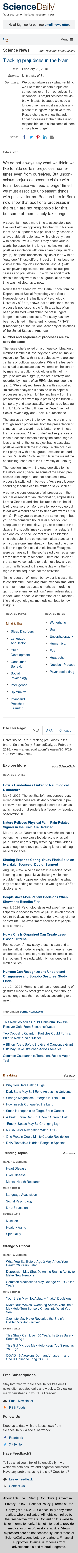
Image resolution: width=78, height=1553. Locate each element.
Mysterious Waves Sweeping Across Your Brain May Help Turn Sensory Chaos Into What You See (39, 1308)
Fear (53, 650)
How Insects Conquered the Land (29, 1104)
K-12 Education (17, 1207)
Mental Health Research (23, 1181)
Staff (32, 1498)
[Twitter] (31, 137)
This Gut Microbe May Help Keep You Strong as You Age (40, 1347)
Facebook (16, 1437)
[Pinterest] (38, 137)
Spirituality (18, 692)
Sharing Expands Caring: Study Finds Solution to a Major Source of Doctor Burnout (38, 862)
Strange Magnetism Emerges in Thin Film (35, 1097)
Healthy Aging (16, 1227)
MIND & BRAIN (11, 1188)
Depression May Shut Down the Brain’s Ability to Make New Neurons (40, 1273)
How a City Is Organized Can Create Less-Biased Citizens (34, 936)
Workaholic (58, 622)
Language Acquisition (19, 640)
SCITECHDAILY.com (31, 1011)
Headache (57, 657)
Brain (53, 629)
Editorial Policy (40, 1503)
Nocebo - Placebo (62, 664)
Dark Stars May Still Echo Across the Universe (39, 1091)
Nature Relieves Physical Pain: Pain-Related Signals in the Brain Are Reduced (36, 824)
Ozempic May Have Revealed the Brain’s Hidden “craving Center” (35, 1320)
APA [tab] (49, 730)
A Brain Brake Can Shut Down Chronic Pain (37, 1117)
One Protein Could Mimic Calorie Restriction (37, 1136)
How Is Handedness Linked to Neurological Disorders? (36, 787)
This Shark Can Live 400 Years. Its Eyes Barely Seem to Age (39, 1337)
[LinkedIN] (44, 137)
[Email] (51, 137)
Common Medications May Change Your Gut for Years (40, 1283)
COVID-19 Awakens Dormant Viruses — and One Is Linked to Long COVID (37, 1357)
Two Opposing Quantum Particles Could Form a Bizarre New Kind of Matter (37, 1035)
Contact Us (17, 1485)
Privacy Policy (15, 1503)
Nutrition (12, 1220)
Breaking (10, 1075)
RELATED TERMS (55, 613)
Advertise (65, 1498)
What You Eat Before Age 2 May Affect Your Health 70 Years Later (37, 1263)
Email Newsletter (21, 1400)
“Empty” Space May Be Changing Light (33, 1123)
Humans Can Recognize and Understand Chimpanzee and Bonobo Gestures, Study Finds (35, 976)
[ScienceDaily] (29, 7)
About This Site (14, 1498)
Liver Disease (16, 1175)
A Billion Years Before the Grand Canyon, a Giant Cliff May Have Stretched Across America (38, 1046)
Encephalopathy (61, 636)
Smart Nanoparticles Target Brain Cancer (35, 1110)
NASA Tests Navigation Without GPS (32, 1130)
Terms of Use (64, 1503)
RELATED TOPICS (16, 613)
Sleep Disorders (22, 631)
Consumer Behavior (18, 664)
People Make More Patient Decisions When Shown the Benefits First (35, 899)
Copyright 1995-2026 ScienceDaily (31, 1509)
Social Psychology (19, 675)
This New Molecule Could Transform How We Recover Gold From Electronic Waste (35, 1024)
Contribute (47, 1498)
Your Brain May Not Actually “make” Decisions (38, 1298)
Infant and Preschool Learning (18, 704)
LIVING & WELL (11, 1214)
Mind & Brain (15, 623)
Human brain (59, 643)
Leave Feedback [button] (21, 1479)
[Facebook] (24, 137)
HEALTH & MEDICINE (15, 1162)
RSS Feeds (17, 1407)
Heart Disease (16, 1168)
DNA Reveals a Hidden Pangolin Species (35, 1142)
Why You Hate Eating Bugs (25, 1085)
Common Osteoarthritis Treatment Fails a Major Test (36, 1058)
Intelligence (19, 685)
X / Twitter (16, 1444)
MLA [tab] (36, 730)
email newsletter (57, 24)
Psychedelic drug (62, 671)
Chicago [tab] (65, 730)
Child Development (20, 652)
